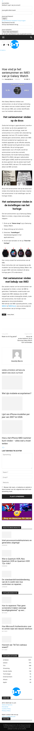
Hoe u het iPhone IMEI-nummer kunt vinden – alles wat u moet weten (16, 441)
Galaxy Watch (10, 314)
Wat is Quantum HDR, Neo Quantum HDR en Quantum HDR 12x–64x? (16, 561)
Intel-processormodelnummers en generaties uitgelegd (17, 541)
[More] (21, 325)
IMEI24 (4, 306)
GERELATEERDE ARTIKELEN (13, 370)
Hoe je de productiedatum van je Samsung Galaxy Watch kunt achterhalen (24, 339)
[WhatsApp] (17, 325)
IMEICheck (12, 306)
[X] (8, 325)
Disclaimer (5, 707)
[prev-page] (2, 447)
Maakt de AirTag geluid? (9, 336)
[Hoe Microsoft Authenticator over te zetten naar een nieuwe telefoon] (17, 621)
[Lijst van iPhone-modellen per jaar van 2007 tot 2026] (17, 403)
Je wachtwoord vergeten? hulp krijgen (14, 20)
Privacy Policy (6, 710)
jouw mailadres (7, 29)
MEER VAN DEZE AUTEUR (12, 373)
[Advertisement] (17, 57)
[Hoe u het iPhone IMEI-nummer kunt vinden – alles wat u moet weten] (17, 427)
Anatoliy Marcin (9, 79)
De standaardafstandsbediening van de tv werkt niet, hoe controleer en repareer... (16, 581)
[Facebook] (4, 325)
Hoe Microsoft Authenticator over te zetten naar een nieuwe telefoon (17, 627)
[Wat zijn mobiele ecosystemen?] (17, 383)
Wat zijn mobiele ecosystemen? (16, 393)
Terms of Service (7, 705)
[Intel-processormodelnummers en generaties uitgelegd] (17, 534)
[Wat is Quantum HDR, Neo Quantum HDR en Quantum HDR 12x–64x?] (17, 553)
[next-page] (4, 447)
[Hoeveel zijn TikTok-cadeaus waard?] (17, 639)
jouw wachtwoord (7, 16)
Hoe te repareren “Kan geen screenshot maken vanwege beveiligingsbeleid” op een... (14, 607)
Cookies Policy (6, 708)
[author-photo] (17, 358)
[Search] (31, 37)
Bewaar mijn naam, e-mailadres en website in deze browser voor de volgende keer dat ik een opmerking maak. (17, 489)
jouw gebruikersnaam (9, 10)
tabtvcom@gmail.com (8, 716)
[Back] (2, 1)
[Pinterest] (12, 325)
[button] (3, 37)
